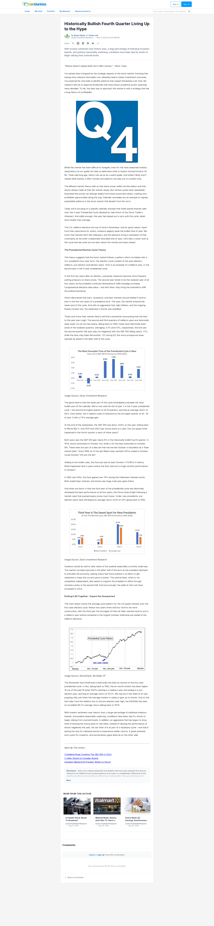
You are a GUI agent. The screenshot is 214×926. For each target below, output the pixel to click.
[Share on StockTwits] (78, 43)
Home (27, 11)
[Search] (189, 11)
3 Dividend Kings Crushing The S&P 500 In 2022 (88, 754)
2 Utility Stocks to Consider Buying (81, 758)
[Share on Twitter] (73, 43)
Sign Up (186, 4)
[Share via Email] (93, 43)
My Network (65, 11)
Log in (92, 855)
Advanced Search (83, 11)
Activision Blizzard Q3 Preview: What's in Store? (87, 762)
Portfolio (51, 11)
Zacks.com (93, 35)
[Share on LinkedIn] (83, 43)
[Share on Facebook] (88, 43)
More (69, 780)
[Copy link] (98, 43)
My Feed (38, 11)
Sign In (175, 4)
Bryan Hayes (79, 35)
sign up (100, 855)
